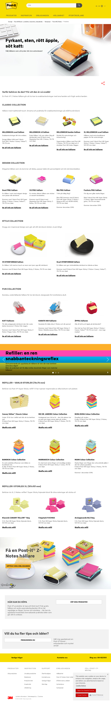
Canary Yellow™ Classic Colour (15, 414)
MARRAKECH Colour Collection (51, 459)
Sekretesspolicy (32, 696)
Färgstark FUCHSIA (46, 518)
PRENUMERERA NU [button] (28, 640)
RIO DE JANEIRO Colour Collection (52, 414)
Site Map (44, 684)
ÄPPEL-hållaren (81, 321)
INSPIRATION (26, 16)
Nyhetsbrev (60, 684)
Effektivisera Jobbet (63, 680)
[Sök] (79, 5)
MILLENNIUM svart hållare (13, 132)
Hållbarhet (59, 673)
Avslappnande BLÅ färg (85, 518)
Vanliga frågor (17, 658)
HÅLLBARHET (58, 16)
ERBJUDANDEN (42, 16)
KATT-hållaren (8, 321)
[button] (96, 695)
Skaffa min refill (9, 427)
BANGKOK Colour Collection (13, 459)
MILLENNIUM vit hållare (39, 132)
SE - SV (98, 6)
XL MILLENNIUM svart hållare (96, 132)
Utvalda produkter (30, 673)
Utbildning (27, 688)
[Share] (105, 83)
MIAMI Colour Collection (85, 459)
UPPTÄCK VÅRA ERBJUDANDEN (18, 566)
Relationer (27, 677)
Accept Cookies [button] (82, 695)
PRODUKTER (11, 16)
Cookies (40, 696)
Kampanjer (60, 688)
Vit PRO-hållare (36, 190)
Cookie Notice (81, 686)
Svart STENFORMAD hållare (68, 262)
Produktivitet (28, 680)
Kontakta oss (62, 658)
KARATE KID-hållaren (47, 321)
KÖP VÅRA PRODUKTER (78, 602)
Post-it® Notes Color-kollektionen (67, 677)
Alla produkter (12, 673)
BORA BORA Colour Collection (87, 414)
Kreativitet (27, 684)
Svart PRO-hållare (9, 190)
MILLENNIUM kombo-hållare (68, 132)
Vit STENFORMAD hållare (13, 262)
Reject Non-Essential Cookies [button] (86, 690)
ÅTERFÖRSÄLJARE (76, 16)
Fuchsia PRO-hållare (92, 190)
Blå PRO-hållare (63, 190)
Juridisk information (21, 696)
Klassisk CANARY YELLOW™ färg (16, 518)
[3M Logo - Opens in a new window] (12, 5)
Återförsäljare (46, 673)
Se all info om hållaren (11, 148)
